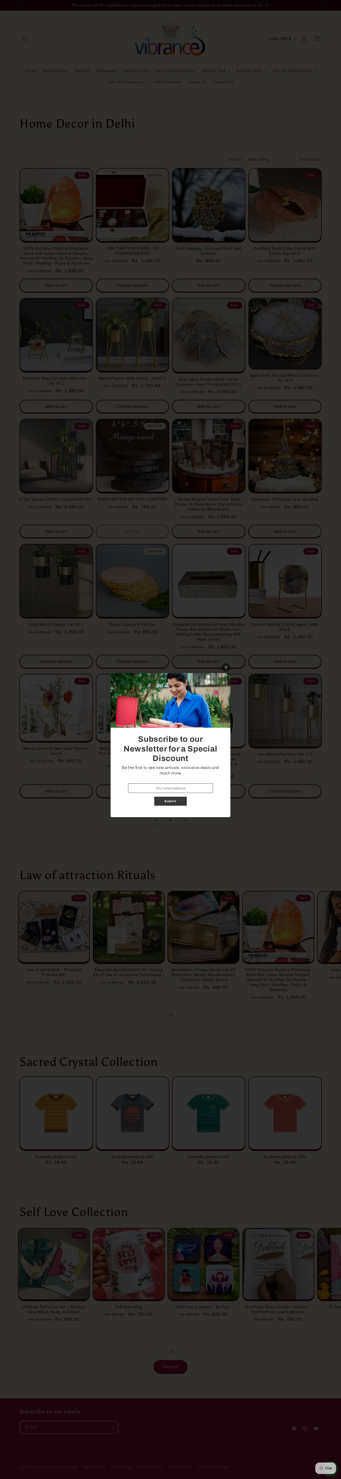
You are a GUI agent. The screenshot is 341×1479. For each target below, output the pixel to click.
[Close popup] (226, 667)
